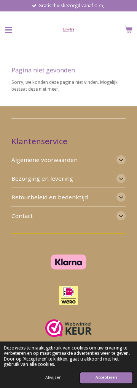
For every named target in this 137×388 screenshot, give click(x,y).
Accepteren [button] (106, 377)
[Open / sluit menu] (8, 29)
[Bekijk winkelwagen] (128, 29)
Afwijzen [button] (53, 377)
